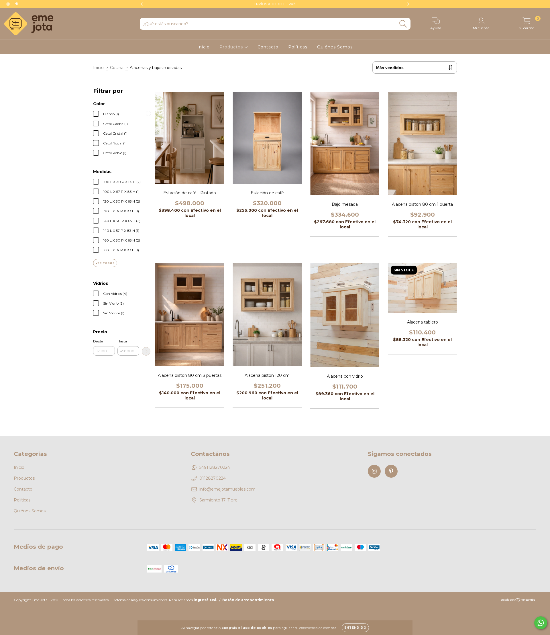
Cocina (116, 67)
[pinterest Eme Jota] (16, 4)
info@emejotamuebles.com (227, 489)
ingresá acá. (205, 600)
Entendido (355, 628)
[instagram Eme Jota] (8, 4)
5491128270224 (214, 467)
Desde (98, 341)
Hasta (122, 341)
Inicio (203, 47)
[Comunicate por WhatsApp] (540, 622)
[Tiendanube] (518, 600)
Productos (231, 47)
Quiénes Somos (335, 47)
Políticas (297, 47)
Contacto (268, 47)
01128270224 (212, 478)
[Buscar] (403, 24)
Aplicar (146, 351)
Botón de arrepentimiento (248, 600)
